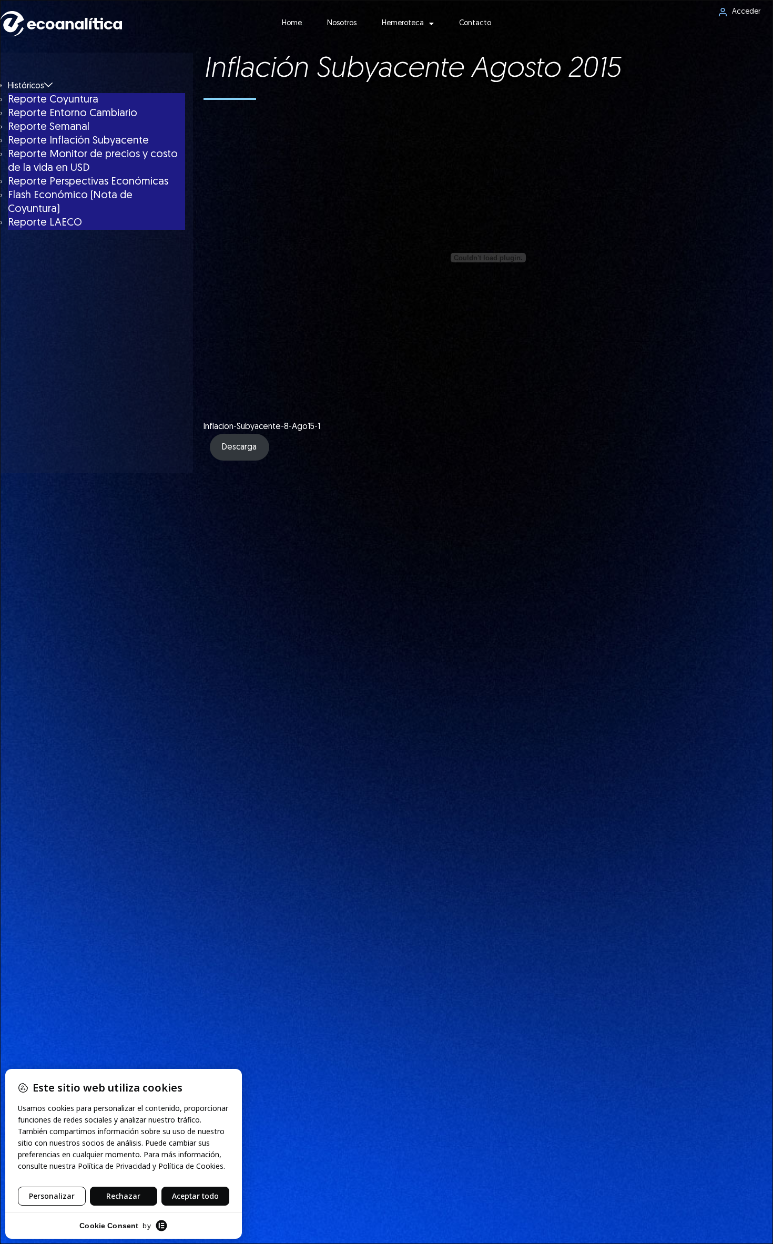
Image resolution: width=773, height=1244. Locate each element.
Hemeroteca (403, 23)
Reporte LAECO (45, 223)
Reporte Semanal (48, 127)
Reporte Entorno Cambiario (72, 113)
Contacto (475, 23)
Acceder (746, 12)
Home (292, 23)
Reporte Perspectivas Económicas (88, 182)
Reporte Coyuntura (53, 100)
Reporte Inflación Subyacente (78, 141)
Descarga (239, 447)
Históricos (26, 86)
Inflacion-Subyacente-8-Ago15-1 (262, 427)
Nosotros (342, 23)
